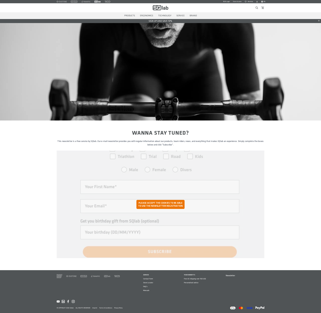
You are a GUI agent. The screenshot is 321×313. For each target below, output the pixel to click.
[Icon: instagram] (73, 301)
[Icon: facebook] (68, 301)
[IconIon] (74, 1)
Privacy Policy (118, 308)
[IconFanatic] (85, 1)
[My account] (257, 2)
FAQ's (145, 286)
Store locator (237, 2)
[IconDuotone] (62, 1)
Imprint (94, 308)
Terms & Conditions (105, 308)
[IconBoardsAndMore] (59, 276)
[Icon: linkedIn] (63, 301)
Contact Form (148, 279)
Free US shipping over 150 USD (195, 279)
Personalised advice (191, 283)
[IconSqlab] (97, 1)
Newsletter (230, 275)
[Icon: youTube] (58, 301)
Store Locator (148, 283)
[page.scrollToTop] (317, 307)
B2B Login (226, 2)
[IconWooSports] (107, 1)
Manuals (146, 290)
